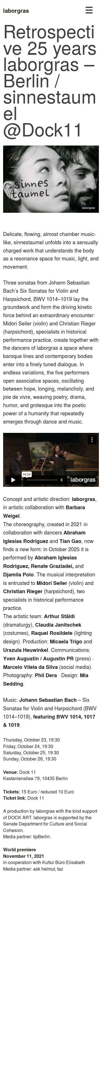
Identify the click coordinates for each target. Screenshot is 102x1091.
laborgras (16, 10)
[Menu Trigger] (89, 10)
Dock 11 (35, 798)
